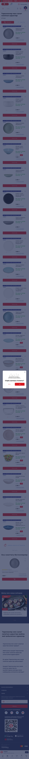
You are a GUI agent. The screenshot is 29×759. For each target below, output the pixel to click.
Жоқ (9, 384)
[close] (25, 372)
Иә (19, 384)
